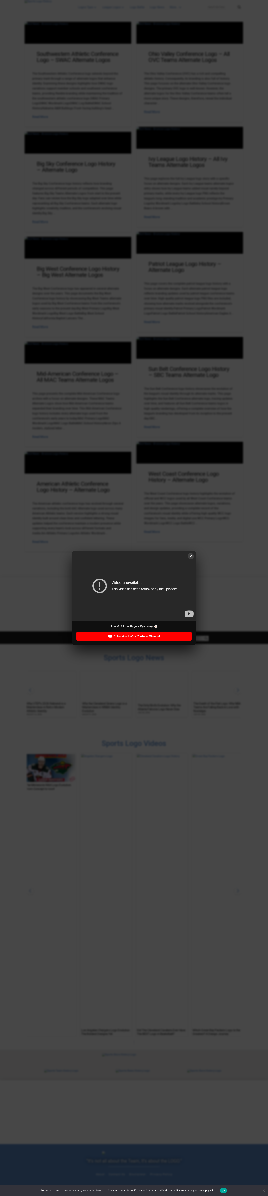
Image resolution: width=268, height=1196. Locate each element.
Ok (223, 1190)
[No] (263, 1190)
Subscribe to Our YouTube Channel (137, 636)
